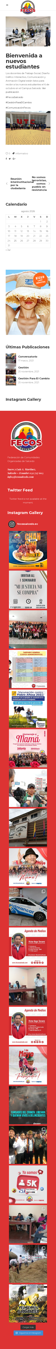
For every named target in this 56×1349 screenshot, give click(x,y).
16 (47, 231)
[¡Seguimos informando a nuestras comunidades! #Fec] (28, 1184)
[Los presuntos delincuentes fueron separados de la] (28, 1105)
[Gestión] (11, 369)
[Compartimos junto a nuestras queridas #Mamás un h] (28, 629)
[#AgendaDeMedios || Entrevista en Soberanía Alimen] (28, 946)
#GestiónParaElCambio (19, 102)
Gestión (23, 367)
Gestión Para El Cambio (34, 378)
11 (15, 231)
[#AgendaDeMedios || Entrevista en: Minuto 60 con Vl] (28, 1026)
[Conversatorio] (11, 358)
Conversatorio (27, 356)
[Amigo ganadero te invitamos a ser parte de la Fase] (28, 709)
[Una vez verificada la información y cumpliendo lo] (28, 986)
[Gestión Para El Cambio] (11, 380)
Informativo (21, 153)
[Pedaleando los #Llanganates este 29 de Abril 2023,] (28, 1303)
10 (9, 231)
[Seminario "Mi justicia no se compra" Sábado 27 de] (28, 590)
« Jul (8, 249)
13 (28, 231)
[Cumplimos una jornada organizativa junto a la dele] (28, 1145)
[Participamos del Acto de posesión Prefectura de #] (28, 828)
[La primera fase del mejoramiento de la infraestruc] (28, 1264)
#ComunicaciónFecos (18, 107)
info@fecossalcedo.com (20, 476)
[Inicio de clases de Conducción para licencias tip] (28, 907)
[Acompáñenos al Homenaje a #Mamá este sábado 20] (28, 748)
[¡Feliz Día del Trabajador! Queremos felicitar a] (28, 1065)
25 (15, 240)
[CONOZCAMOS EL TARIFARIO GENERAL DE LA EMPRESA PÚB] (28, 669)
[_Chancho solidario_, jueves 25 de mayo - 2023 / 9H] (28, 550)
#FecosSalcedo (14, 97)
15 (41, 231)
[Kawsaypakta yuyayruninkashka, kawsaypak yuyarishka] (28, 867)
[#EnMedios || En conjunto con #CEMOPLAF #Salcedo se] (28, 788)
